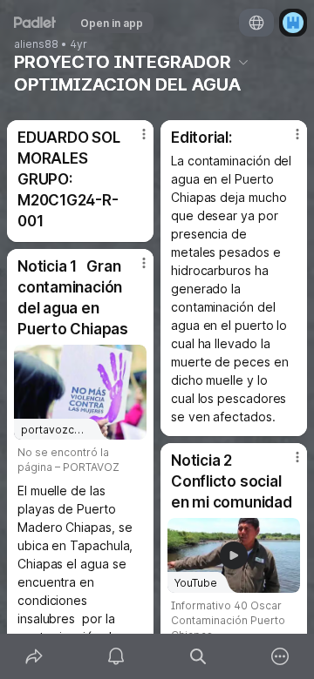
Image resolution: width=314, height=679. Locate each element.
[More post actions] (133, 141)
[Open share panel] (34, 656)
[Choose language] (256, 23)
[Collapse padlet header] (243, 62)
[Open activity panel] (116, 656)
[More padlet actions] (280, 656)
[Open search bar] (198, 656)
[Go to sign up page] (293, 23)
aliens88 (36, 44)
